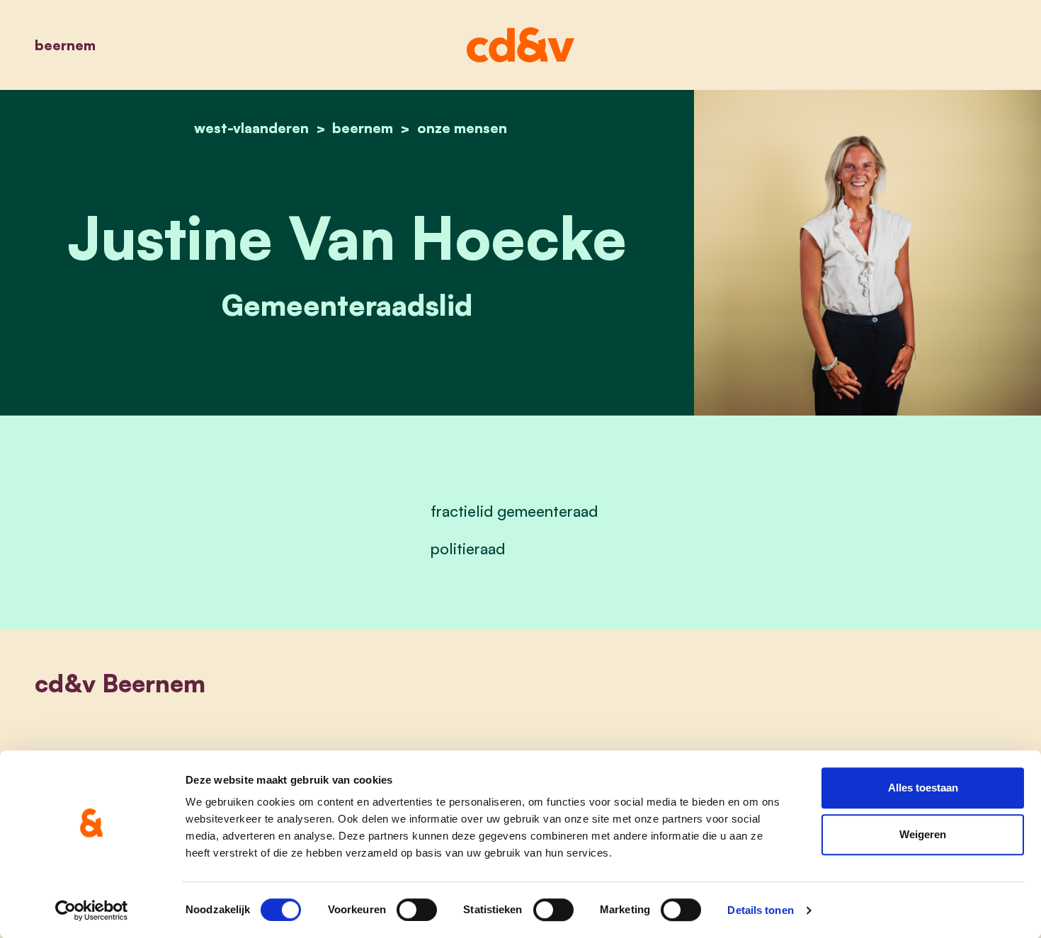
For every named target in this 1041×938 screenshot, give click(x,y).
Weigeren (922, 834)
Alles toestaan (923, 788)
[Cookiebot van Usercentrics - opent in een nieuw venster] (92, 910)
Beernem (65, 45)
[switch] (417, 909)
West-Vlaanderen (251, 128)
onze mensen (462, 128)
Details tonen (760, 910)
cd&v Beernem (120, 683)
